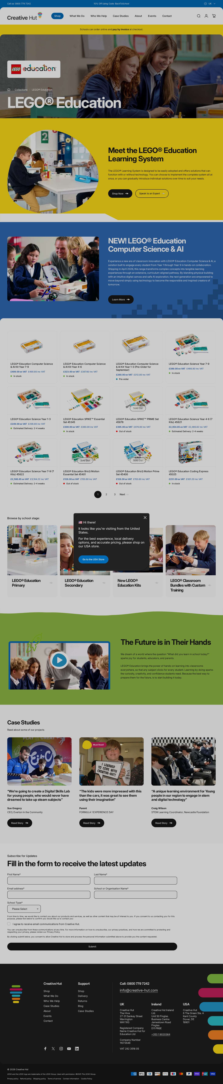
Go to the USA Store (93, 559)
